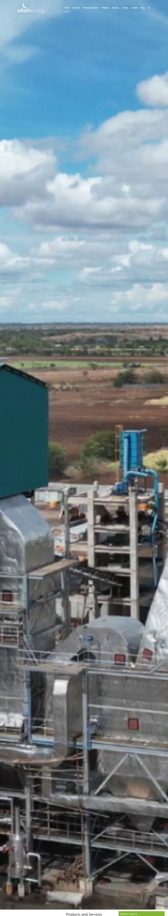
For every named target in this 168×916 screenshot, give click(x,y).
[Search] (149, 7)
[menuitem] (67, 7)
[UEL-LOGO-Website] (31, 7)
